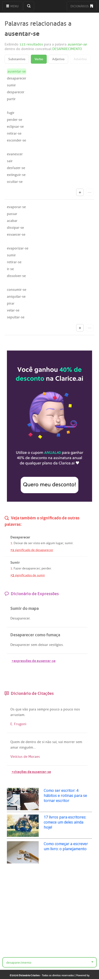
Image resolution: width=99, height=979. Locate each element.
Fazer (17, 568)
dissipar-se (15, 227)
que (18, 709)
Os (12, 709)
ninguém (26, 747)
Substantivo (16, 59)
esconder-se (16, 140)
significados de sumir (27, 575)
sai (54, 742)
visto (36, 543)
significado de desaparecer (31, 550)
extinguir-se (16, 175)
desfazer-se (16, 168)
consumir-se (16, 289)
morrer (69, 742)
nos (77, 709)
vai (60, 742)
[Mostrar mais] (80, 192)
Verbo (39, 59)
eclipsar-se (15, 126)
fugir (11, 112)
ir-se (10, 269)
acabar (12, 220)
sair (10, 161)
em (43, 543)
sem (34, 644)
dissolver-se (16, 276)
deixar (43, 644)
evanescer (15, 154)
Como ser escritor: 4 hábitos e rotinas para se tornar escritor (65, 795)
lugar (59, 543)
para (32, 709)
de (25, 543)
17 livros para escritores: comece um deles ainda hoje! (65, 822)
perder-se (14, 119)
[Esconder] (89, 192)
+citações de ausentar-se (31, 771)
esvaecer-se (16, 234)
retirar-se (14, 133)
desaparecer (16, 78)
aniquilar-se (16, 296)
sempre (43, 709)
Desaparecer (20, 618)
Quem (15, 742)
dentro (31, 742)
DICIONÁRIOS (79, 6)
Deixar (18, 543)
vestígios (56, 644)
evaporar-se (16, 207)
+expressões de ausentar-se (33, 660)
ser (30, 543)
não (48, 742)
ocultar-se (15, 181)
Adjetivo (58, 59)
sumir (11, 85)
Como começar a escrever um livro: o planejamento (66, 846)
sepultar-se (15, 317)
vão (25, 709)
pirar (11, 303)
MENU (14, 6)
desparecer (15, 92)
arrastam (17, 715)
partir (11, 99)
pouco (55, 709)
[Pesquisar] (28, 6)
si (43, 742)
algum (50, 543)
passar (12, 214)
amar (14, 747)
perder (46, 568)
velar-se (13, 310)
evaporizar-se (17, 248)
